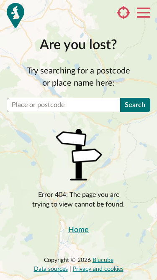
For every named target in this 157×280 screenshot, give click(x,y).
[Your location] (123, 12)
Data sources (51, 269)
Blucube (103, 260)
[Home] (15, 15)
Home (78, 230)
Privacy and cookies (98, 269)
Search (135, 105)
